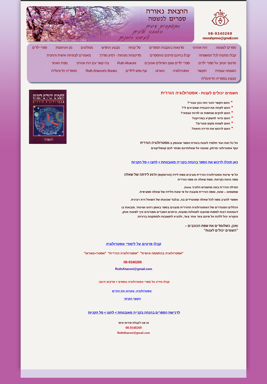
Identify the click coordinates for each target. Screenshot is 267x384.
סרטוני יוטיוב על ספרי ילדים (217, 63)
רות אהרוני (200, 48)
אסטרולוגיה (181, 71)
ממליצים (87, 48)
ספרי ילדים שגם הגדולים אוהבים (167, 63)
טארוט (160, 71)
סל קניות (134, 48)
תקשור (202, 71)
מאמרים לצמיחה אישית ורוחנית (69, 55)
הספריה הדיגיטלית (64, 71)
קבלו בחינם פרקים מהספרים (170, 55)
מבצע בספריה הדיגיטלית (218, 79)
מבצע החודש (111, 48)
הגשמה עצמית (225, 71)
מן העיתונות (64, 48)
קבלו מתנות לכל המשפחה (217, 55)
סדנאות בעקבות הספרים (166, 48)
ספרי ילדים (39, 48)
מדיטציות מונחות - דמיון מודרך (120, 55)
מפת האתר (60, 63)
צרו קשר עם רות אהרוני (92, 63)
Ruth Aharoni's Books (101, 71)
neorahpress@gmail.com (220, 38)
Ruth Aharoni (126, 63)
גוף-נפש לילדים (136, 71)
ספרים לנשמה (226, 48)
